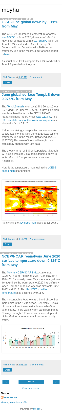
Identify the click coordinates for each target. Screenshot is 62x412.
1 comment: (36, 77)
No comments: (37, 239)
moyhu (10, 10)
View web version (31, 388)
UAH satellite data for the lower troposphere (27, 120)
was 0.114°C (43, 116)
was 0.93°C (8, 37)
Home (31, 382)
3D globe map (27, 222)
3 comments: (37, 364)
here (7, 54)
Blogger (37, 408)
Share (7, 82)
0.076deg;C (40, 40)
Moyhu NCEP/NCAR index (23, 272)
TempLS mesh (15, 106)
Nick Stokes (11, 397)
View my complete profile (14, 402)
